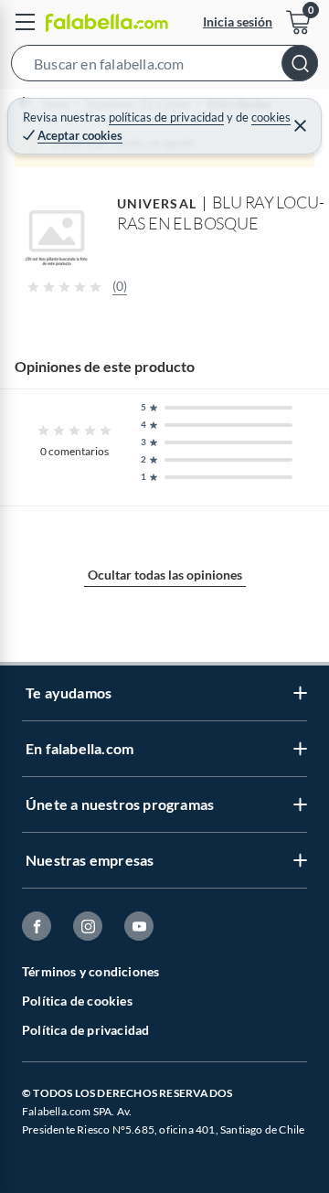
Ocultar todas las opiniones (165, 574)
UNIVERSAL (156, 203)
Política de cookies (77, 1000)
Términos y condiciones (90, 971)
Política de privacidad (85, 1030)
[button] (164, 67)
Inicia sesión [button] (237, 21)
